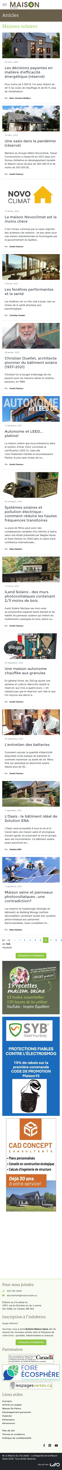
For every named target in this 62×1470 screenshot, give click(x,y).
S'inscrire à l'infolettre (31, 955)
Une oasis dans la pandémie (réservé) (30, 143)
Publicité (7, 1416)
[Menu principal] (4, 4)
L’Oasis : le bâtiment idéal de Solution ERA (31, 818)
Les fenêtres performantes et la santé (29, 291)
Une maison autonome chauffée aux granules (26, 670)
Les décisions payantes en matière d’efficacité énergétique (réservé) (29, 72)
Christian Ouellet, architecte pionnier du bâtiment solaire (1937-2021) (31, 362)
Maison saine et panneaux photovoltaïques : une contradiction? (29, 896)
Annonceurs (8, 1423)
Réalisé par (43, 1465)
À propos (7, 1401)
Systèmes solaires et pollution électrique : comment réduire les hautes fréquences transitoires (31, 513)
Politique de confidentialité (16, 1438)
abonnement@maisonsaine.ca (22, 1295)
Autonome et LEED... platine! (24, 433)
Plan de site (8, 1430)
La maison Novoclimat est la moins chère (31, 219)
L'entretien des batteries (27, 744)
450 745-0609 (14, 1291)
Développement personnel (16, 1412)
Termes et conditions (13, 1434)
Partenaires (8, 1419)
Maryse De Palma (11, 1408)
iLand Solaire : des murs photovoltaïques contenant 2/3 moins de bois (30, 596)
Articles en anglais (12, 1404)
